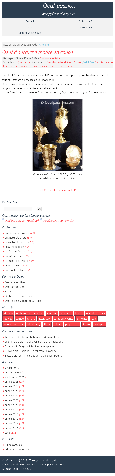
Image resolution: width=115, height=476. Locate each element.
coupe (24, 66)
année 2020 (11, 404)
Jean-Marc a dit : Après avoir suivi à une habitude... (34, 341)
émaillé (46, 66)
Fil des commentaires (17, 449)
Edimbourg (33, 324)
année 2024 (11, 386)
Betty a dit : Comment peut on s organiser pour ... (33, 355)
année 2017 (11, 418)
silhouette (66, 313)
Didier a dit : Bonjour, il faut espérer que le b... (31, 346)
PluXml (20, 464)
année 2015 (11, 428)
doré (53, 66)
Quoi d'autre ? (24, 62)
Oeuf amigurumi (14, 286)
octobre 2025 (13, 372)
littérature (44, 318)
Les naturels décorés (17, 242)
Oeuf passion (58, 5)
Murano (8, 313)
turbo (59, 66)
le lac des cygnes (63, 318)
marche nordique (13, 324)
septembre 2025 (14, 377)
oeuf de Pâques (95, 313)
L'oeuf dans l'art (14, 256)
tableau (8, 318)
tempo (20, 318)
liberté (79, 313)
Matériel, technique (29, 32)
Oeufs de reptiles (15, 282)
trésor (102, 62)
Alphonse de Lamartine (29, 313)
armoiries (82, 318)
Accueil (30, 21)
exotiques (99, 324)
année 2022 (11, 395)
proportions (72, 324)
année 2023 (11, 390)
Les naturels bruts (15, 237)
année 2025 (11, 381)
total (8, 432)
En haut (26, 468)
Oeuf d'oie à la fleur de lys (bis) (23, 300)
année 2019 (11, 409)
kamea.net (58, 464)
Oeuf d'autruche (55, 62)
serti (31, 66)
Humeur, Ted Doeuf (16, 260)
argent (37, 66)
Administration (10, 468)
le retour (52, 313)
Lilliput (58, 324)
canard (31, 318)
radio (94, 318)
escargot (68, 66)
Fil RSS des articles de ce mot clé (57, 190)
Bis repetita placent (16, 270)
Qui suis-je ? (85, 21)
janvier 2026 (12, 367)
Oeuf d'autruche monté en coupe (37, 52)
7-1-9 (8, 291)
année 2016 (11, 423)
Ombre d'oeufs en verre (19, 296)
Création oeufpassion (17, 232)
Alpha (47, 324)
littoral (86, 324)
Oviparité (29, 27)
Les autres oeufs (14, 246)
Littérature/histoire (16, 251)
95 (96, 62)
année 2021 (11, 400)
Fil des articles (13, 444)
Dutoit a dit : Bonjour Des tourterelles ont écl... (32, 350)
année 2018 (11, 414)
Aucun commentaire (50, 58)
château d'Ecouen (73, 62)
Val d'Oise (88, 62)
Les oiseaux (85, 27)
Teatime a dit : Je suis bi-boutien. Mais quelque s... (34, 337)
